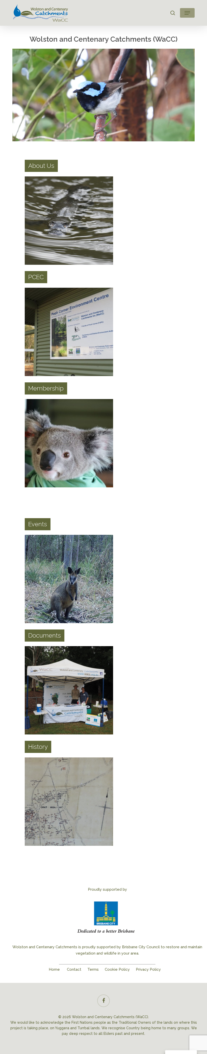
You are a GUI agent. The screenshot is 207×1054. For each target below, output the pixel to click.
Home (54, 969)
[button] (187, 12)
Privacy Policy (148, 969)
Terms (93, 969)
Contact (74, 969)
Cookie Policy (117, 969)
